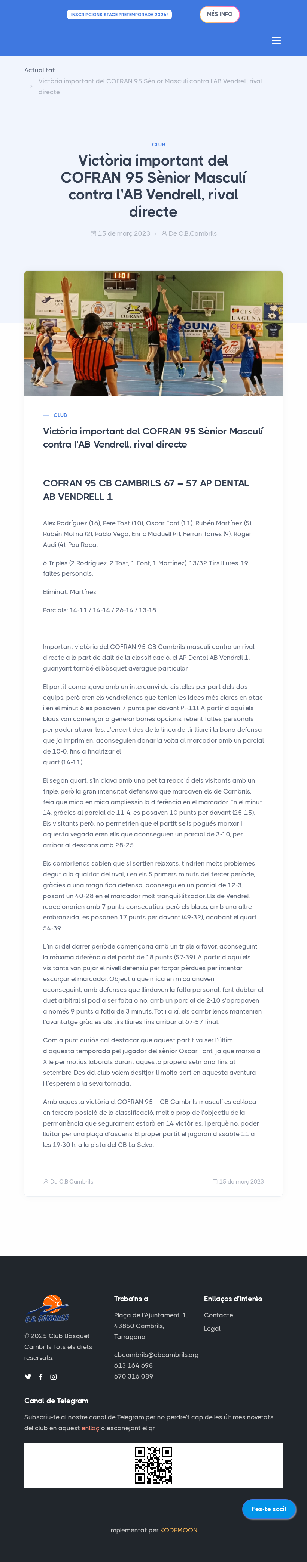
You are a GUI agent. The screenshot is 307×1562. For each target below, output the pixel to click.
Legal (212, 1328)
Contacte (218, 1315)
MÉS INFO (219, 14)
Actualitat (39, 70)
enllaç (91, 1428)
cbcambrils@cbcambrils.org (156, 1354)
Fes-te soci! (269, 1509)
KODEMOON (179, 1530)
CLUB (159, 145)
